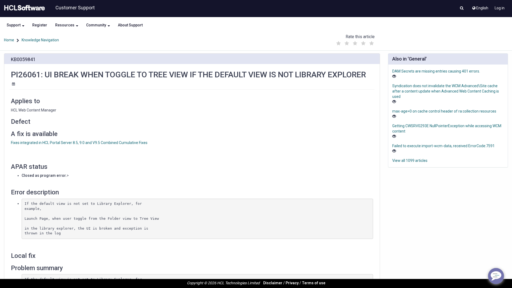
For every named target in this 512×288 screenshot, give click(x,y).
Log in (500, 8)
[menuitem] (479, 6)
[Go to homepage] (23, 8)
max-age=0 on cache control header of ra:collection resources (444, 111)
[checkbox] (338, 43)
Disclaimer (272, 283)
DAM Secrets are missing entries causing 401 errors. (436, 71)
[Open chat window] (496, 276)
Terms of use (313, 283)
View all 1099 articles (409, 160)
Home (9, 40)
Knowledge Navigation (40, 40)
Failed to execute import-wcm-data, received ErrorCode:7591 (443, 146)
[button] (462, 8)
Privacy (292, 283)
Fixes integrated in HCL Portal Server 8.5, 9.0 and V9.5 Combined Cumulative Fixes (79, 143)
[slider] (355, 42)
